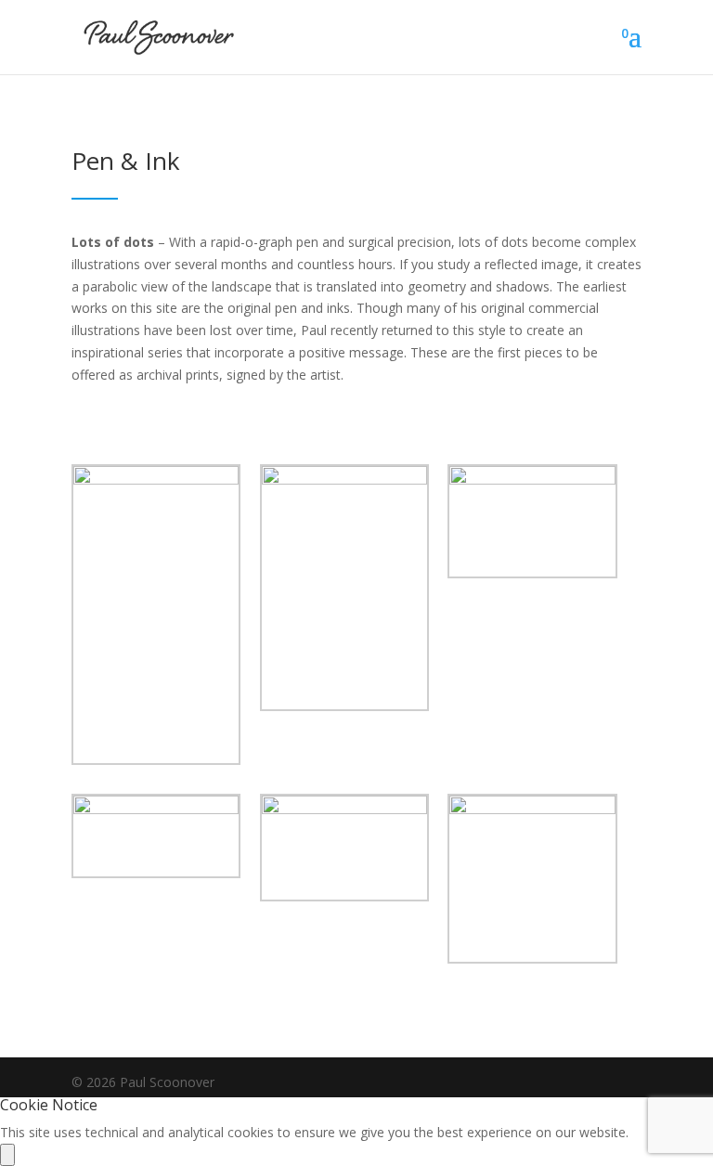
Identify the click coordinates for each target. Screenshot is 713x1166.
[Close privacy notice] (7, 1155)
